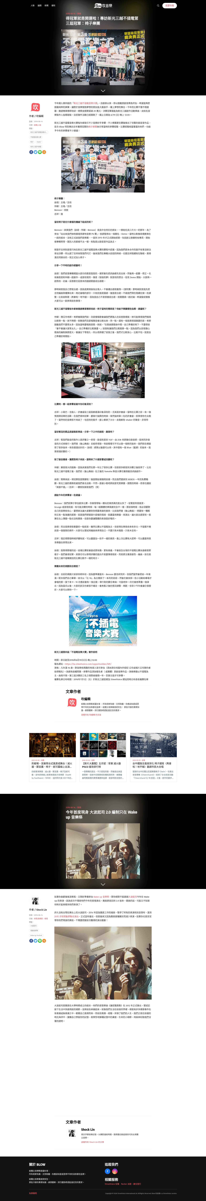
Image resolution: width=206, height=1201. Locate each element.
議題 (39, 5)
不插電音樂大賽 (35, 137)
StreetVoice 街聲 (112, 1184)
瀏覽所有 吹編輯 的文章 (91, 715)
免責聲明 (33, 1193)
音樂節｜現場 (43, 919)
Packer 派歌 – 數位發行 (131, 1184)
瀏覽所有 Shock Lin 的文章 (92, 1142)
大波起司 (132, 897)
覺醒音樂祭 (34, 930)
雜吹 (53, 5)
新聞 (46, 5)
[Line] (40, 152)
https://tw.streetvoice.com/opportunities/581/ (88, 664)
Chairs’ (39, 142)
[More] (44, 152)
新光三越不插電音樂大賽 (85, 103)
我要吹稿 (169, 5)
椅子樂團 (92, 126)
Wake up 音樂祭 (101, 897)
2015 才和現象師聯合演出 (66, 916)
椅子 (31, 142)
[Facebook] (31, 152)
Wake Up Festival (36, 935)
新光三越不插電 (35, 147)
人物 (32, 5)
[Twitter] (35, 152)
